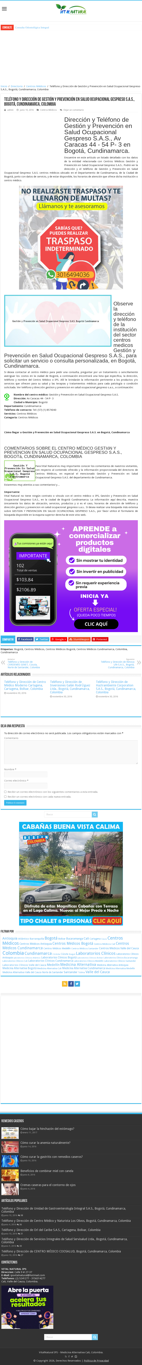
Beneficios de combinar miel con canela (46, 1171)
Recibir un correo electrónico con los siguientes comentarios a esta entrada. (53, 791)
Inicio (4, 86)
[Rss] (65, 984)
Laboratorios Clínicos (96, 953)
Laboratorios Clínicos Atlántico (27, 958)
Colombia (13, 953)
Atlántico (23, 938)
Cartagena (95, 938)
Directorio (17, 86)
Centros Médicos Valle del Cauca (119, 948)
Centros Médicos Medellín (57, 948)
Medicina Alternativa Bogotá (19, 968)
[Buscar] (95, 814)
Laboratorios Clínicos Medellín (88, 961)
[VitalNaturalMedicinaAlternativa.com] (71, 8)
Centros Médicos (36, 86)
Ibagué (72, 954)
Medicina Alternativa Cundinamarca (83, 968)
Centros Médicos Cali (104, 944)
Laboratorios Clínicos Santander (120, 961)
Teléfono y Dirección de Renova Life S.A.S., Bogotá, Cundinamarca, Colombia (117, 663)
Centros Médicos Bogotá (72, 943)
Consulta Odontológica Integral (32, 27)
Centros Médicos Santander (84, 948)
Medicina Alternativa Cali (49, 968)
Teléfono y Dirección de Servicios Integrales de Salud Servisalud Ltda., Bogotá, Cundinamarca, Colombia (64, 1240)
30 (20, 1246)
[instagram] (75, 1356)
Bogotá (51, 938)
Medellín (53, 965)
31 (22, 1234)
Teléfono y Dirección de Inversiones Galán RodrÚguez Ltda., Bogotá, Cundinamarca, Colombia (70, 687)
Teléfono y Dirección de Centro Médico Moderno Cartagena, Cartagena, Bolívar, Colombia (25, 685)
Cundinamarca (38, 953)
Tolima (81, 972)
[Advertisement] (71, 57)
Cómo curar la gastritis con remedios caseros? (51, 1157)
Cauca (104, 939)
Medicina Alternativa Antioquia (112, 965)
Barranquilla (37, 938)
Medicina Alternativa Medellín (120, 968)
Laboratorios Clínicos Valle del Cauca (24, 965)
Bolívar (61, 938)
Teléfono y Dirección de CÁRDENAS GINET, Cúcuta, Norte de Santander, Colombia (24, 663)
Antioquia (9, 938)
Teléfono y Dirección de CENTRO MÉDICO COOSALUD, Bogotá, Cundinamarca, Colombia (61, 1251)
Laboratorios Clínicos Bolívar (90, 958)
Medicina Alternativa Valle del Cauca (21, 972)
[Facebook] (71, 984)
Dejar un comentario (74, 110)
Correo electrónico (16, 780)
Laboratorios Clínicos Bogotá (59, 957)
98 (22, 1215)
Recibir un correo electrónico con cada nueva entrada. (39, 796)
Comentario (11, 738)
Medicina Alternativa (78, 964)
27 (22, 1255)
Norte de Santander (52, 972)
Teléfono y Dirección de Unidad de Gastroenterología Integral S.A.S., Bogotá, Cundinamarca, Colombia (63, 1210)
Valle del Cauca (98, 972)
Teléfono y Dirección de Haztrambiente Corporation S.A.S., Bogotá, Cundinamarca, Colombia (116, 687)
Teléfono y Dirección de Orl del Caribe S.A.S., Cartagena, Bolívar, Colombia (50, 1230)
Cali (86, 938)
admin (10, 110)
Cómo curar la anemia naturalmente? (45, 1143)
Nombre (10, 769)
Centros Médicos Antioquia (36, 943)
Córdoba (56, 954)
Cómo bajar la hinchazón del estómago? (47, 1128)
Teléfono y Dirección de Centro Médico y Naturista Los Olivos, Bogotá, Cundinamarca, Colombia (66, 1220)
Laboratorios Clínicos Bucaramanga (121, 958)
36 (20, 1224)
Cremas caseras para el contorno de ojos (48, 1185)
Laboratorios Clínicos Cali (15, 961)
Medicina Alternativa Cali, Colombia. (81, 1352)
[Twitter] (77, 984)
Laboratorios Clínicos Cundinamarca (50, 960)
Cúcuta (64, 954)
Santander (70, 972)
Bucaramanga (74, 938)
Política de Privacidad (96, 1360)
